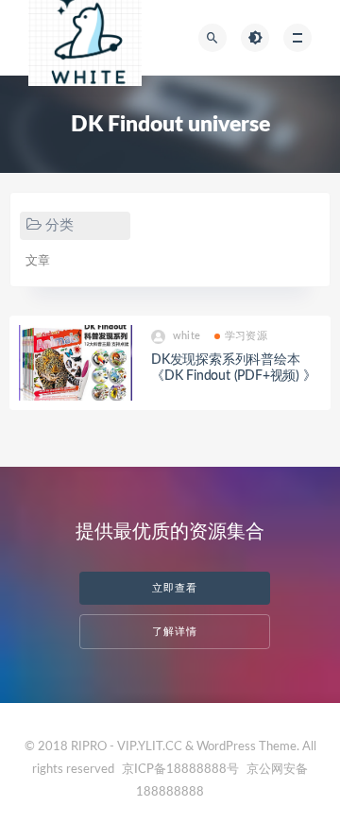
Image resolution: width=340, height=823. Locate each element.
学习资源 (246, 336)
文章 (38, 261)
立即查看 (174, 588)
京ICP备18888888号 (182, 769)
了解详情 (174, 631)
